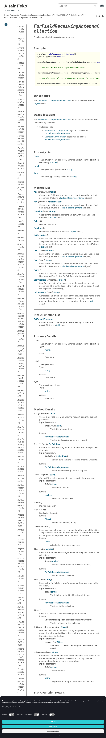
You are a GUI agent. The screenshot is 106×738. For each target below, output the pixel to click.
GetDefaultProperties (43, 319)
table (52, 192)
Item (36, 250)
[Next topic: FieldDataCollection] (99, 16)
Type (36, 173)
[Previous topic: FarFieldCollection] (97, 16)
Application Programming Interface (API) (38, 15)
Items (36, 270)
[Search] (94, 6)
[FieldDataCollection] (99, 16)
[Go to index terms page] (99, 7)
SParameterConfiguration (56, 130)
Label (36, 166)
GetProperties (40, 235)
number (53, 162)
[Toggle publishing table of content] (6, 24)
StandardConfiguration (55, 136)
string (69, 169)
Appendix (15, 15)
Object (37, 103)
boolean (53, 217)
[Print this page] (103, 16)
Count (36, 156)
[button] (16, 23)
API (62, 15)
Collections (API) (77, 15)
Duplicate (38, 228)
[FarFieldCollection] (97, 16)
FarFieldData (55, 201)
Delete (37, 221)
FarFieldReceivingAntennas (57, 133)
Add (36, 192)
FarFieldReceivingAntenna (72, 198)
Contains (38, 211)
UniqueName (40, 292)
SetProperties (40, 280)
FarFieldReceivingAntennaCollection (54, 100)
